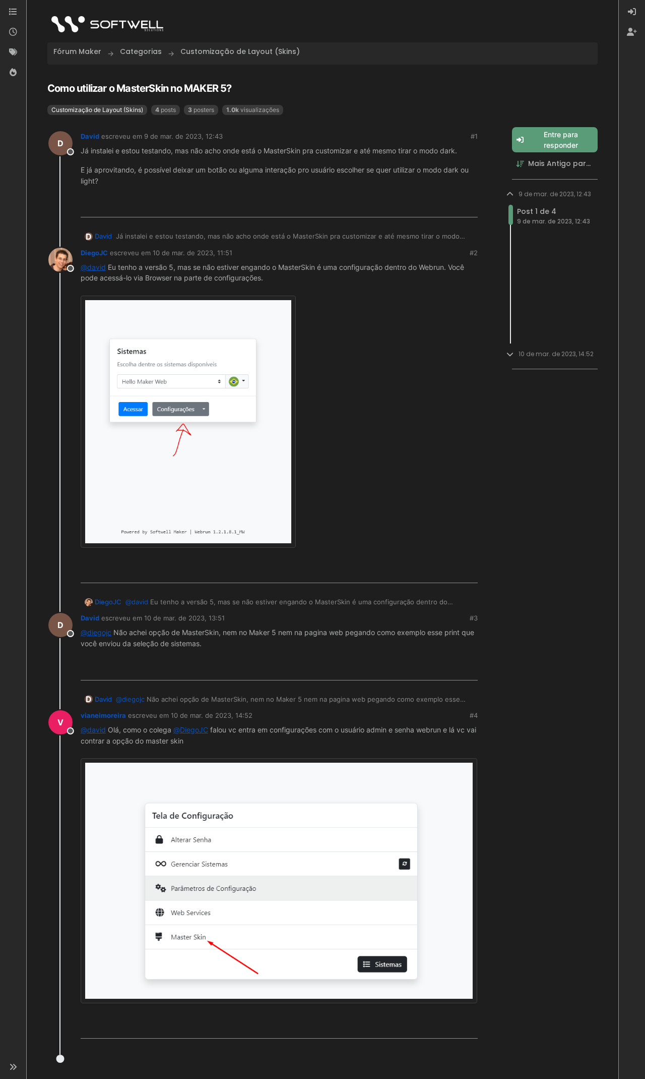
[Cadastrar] (632, 32)
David (90, 136)
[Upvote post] (435, 205)
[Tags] (13, 52)
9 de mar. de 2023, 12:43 (183, 136)
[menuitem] (632, 12)
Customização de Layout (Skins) (97, 109)
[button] (13, 1067)
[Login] (632, 12)
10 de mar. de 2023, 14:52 (211, 715)
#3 (474, 618)
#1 (474, 136)
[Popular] (13, 73)
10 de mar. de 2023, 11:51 (192, 253)
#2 (474, 253)
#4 (474, 715)
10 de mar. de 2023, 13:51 (184, 618)
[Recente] (13, 32)
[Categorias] (13, 12)
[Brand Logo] (107, 24)
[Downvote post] (469, 205)
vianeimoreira (103, 715)
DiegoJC (94, 253)
